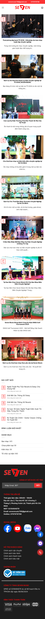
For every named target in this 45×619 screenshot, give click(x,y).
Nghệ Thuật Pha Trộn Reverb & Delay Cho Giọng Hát (23, 388)
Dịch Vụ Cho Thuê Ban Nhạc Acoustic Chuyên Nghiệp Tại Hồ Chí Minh (23, 202)
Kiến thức (5, 449)
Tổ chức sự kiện (8, 454)
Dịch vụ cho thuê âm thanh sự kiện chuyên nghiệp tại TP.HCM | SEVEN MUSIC (22, 81)
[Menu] (3, 7)
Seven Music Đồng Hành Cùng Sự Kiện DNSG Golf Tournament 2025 (22, 323)
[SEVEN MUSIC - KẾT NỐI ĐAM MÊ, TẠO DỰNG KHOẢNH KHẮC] (22, 7)
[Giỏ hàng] (42, 7)
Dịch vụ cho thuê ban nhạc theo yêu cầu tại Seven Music (22, 363)
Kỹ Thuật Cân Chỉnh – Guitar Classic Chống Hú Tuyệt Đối (24, 419)
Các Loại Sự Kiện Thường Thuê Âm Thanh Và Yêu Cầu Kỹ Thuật (23, 122)
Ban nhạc (5, 441)
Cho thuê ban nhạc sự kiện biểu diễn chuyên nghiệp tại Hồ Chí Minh (22, 162)
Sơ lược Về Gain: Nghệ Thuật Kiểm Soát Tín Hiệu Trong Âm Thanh (24, 410)
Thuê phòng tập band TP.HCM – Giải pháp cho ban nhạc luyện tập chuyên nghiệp (22, 41)
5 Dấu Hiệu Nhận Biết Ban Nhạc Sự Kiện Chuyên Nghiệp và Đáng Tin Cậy (22, 243)
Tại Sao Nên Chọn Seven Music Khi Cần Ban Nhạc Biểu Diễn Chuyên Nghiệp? (22, 283)
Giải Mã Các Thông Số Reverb (19, 402)
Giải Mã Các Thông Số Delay (18, 395)
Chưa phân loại (8, 445)
